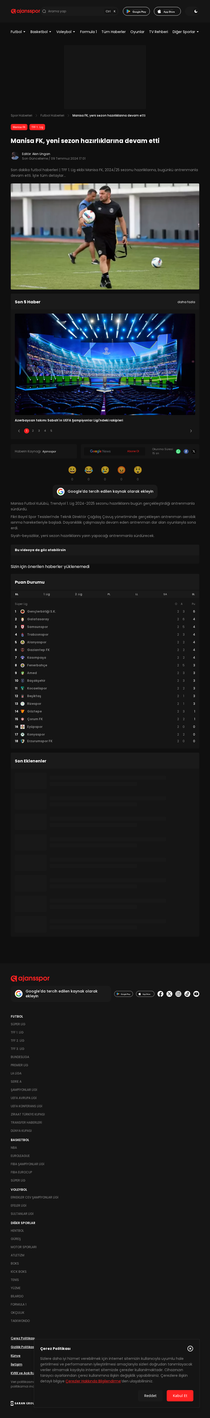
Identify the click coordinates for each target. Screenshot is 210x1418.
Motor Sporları (24, 1247)
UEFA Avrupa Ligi (24, 1098)
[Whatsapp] (178, 451)
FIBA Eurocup (21, 1172)
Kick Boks (19, 1271)
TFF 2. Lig (17, 1040)
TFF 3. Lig (17, 1049)
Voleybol (63, 31)
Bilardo (17, 1296)
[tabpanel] (105, 672)
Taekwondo (20, 1321)
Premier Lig (19, 1065)
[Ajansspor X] (169, 994)
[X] (194, 451)
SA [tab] (165, 594)
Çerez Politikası (23, 1338)
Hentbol (17, 1230)
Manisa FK (19, 127)
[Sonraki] (191, 431)
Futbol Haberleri (52, 115)
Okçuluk (17, 1312)
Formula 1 (88, 31)
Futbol (16, 31)
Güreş (16, 1239)
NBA (14, 1147)
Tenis (15, 1280)
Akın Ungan (41, 154)
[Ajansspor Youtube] (196, 994)
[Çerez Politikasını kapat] (190, 1348)
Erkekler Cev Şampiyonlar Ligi (34, 1197)
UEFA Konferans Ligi (26, 1106)
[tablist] (105, 594)
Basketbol (39, 31)
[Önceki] (19, 431)
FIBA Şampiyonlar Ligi (27, 1164)
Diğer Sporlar (184, 31)
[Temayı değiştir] (192, 11)
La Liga (16, 1073)
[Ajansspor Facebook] (160, 994)
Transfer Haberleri (26, 1122)
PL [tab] (109, 594)
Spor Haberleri (21, 115)
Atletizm (17, 1255)
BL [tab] (193, 594)
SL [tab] (16, 594)
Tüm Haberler (113, 31)
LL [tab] (136, 594)
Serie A (16, 1081)
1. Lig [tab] (47, 594)
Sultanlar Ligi (22, 1214)
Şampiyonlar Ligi (24, 1090)
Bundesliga (20, 1057)
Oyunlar (137, 31)
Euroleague (20, 1156)
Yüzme (15, 1288)
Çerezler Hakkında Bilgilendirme (93, 1381)
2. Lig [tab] (78, 594)
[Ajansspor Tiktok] (187, 994)
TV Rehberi (158, 31)
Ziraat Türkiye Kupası (28, 1114)
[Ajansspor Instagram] (178, 994)
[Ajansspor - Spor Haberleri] (25, 11)
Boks (15, 1263)
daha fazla (186, 302)
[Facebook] (186, 451)
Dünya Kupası (21, 1131)
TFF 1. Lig (37, 127)
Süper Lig (18, 1024)
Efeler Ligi (18, 1205)
